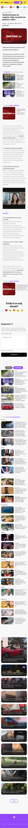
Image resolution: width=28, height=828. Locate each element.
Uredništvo (4, 824)
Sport (21, 7)
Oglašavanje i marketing (15, 824)
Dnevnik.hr (6, 7)
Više (14, 801)
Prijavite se (14, 354)
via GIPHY (5, 213)
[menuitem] (25, 2)
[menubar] (25, 2)
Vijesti (14, 7)
